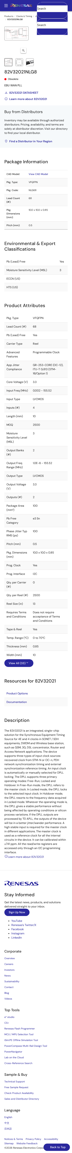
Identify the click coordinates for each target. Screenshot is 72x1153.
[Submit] (40, 20)
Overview (9, 958)
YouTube (16, 921)
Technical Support (14, 1081)
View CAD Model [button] (38, 174)
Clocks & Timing (24, 16)
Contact (8, 987)
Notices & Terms (13, 1139)
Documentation (16, 702)
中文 (6, 1123)
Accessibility (51, 1139)
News (7, 975)
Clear (40, 14)
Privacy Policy (33, 1139)
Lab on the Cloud (14, 1057)
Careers (8, 964)
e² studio (9, 1017)
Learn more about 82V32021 (28, 99)
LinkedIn (16, 937)
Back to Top (57, 1147)
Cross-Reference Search (18, 1063)
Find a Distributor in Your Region (30, 141)
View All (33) (17, 663)
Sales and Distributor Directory (21, 1098)
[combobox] (52, 27)
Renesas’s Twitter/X (23, 925)
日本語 (8, 1128)
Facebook (17, 929)
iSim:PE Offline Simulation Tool (21, 1040)
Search (52, 5)
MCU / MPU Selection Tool (18, 1034)
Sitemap (9, 1143)
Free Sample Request (16, 1087)
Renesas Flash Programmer (19, 1028)
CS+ (6, 1022)
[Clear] (40, 30)
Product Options (17, 693)
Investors (9, 969)
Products (8, 16)
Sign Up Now (17, 912)
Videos (8, 998)
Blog (6, 992)
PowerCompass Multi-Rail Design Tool (25, 1045)
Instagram (17, 933)
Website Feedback (27, 1143)
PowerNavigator (13, 1051)
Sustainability (11, 981)
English (8, 1117)
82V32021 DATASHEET (23, 93)
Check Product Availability (19, 1093)
